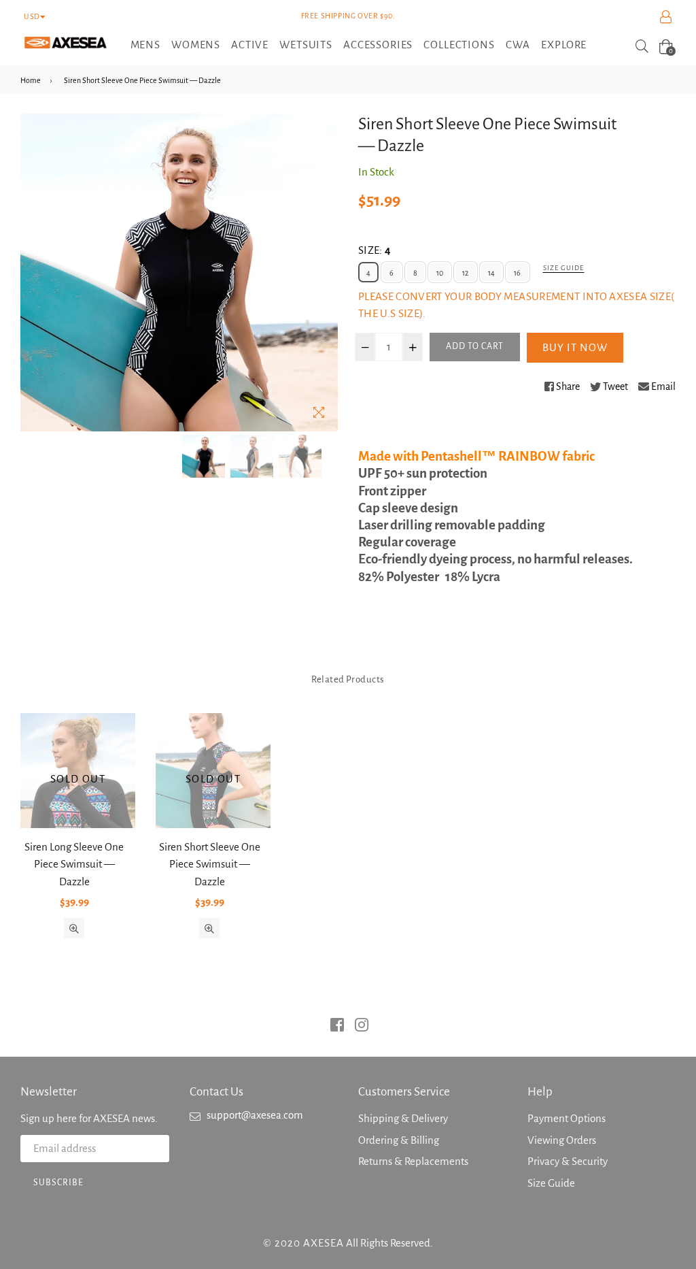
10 (439, 273)
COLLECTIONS (458, 44)
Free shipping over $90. (348, 16)
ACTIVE (249, 44)
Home (30, 80)
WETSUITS (305, 44)
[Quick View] (74, 928)
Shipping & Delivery (403, 1118)
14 (491, 273)
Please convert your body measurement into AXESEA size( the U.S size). (516, 305)
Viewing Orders (561, 1140)
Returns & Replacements (413, 1161)
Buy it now (575, 347)
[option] (203, 456)
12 (465, 273)
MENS (145, 44)
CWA (518, 44)
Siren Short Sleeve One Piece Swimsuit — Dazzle (209, 864)
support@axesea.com (255, 1115)
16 (517, 273)
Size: (374, 250)
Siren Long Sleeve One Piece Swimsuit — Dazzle (74, 864)
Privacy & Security (567, 1161)
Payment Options (566, 1118)
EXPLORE (564, 44)
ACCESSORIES (378, 44)
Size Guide (563, 267)
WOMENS (195, 44)
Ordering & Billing (398, 1140)
